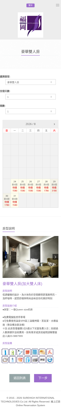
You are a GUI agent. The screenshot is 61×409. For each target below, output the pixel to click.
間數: (3, 105)
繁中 (30, 5)
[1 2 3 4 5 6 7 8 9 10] (30, 111)
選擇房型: (5, 76)
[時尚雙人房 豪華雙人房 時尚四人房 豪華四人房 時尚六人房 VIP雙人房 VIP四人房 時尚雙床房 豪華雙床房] (30, 82)
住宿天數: (5, 91)
